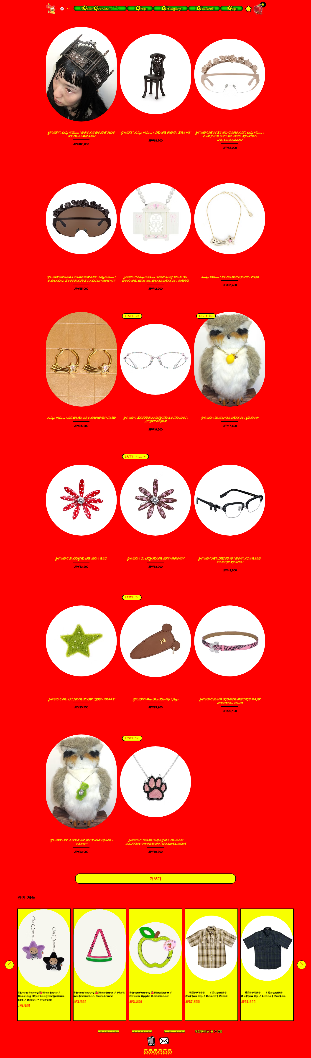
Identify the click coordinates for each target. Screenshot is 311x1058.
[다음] (301, 964)
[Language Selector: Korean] (64, 9)
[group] (155, 965)
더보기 (155, 879)
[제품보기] (81, 74)
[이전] (9, 964)
